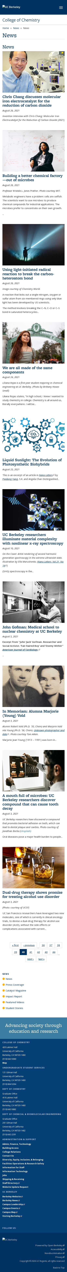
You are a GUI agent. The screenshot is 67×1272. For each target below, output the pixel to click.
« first (16, 945)
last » (43, 959)
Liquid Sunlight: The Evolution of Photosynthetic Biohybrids (32, 462)
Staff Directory (11, 1183)
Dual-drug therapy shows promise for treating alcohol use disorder (32, 894)
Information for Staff (13, 1167)
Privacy (60, 1257)
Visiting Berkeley (12, 1216)
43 (47, 952)
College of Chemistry (21, 20)
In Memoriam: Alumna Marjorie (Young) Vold (30, 713)
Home (5, 28)
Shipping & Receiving (13, 1179)
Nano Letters (46, 475)
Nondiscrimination (55, 1253)
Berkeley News (11, 1200)
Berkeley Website (12, 1196)
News (16, 28)
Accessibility (58, 1249)
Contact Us (8, 1155)
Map (4, 1062)
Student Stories (14, 1008)
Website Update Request (15, 1187)
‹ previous (30, 945)
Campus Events (11, 1208)
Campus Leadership (13, 1204)
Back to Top (59, 1267)
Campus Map (10, 1212)
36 (44, 946)
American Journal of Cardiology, (21, 649)
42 (39, 952)
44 (54, 952)
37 (51, 946)
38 (59, 946)
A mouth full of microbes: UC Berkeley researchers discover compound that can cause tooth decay (30, 802)
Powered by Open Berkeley (50, 1245)
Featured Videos (15, 1002)
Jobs (4, 1175)
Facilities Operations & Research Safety (23, 1163)
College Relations (11, 1151)
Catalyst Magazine (16, 990)
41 (31, 952)
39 (16, 952)
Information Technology (15, 1171)
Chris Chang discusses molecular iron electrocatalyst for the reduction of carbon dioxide (31, 101)
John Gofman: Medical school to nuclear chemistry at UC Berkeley (32, 629)
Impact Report (14, 996)
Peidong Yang (10, 479)
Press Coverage (15, 984)
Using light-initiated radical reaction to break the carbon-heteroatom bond (28, 274)
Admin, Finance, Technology (16, 1144)
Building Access (10, 1148)
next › (31, 959)
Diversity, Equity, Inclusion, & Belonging (22, 1159)
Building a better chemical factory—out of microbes (32, 177)
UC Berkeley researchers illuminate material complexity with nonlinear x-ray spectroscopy (32, 539)
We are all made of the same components (27, 369)
